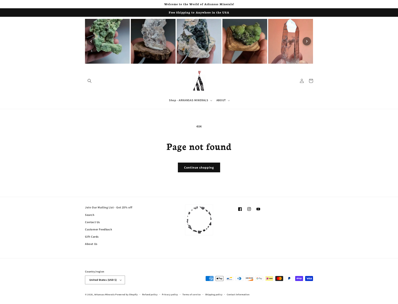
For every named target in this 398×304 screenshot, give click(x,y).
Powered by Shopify (126, 294)
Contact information (238, 294)
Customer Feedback (98, 229)
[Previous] (91, 41)
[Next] (307, 41)
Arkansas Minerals (104, 294)
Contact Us (92, 222)
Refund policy (150, 294)
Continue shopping (199, 167)
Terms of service (191, 294)
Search (90, 215)
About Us (91, 244)
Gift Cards (92, 236)
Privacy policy (170, 294)
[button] (89, 80)
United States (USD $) (103, 280)
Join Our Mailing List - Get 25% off (108, 207)
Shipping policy (214, 294)
